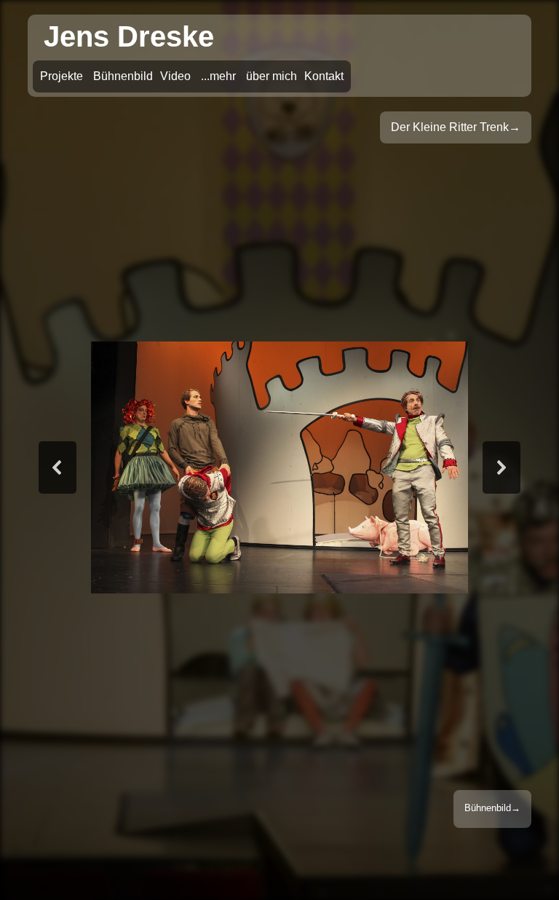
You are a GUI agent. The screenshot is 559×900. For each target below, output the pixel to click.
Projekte (61, 76)
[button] (57, 467)
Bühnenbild (487, 807)
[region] (279, 467)
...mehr (218, 76)
